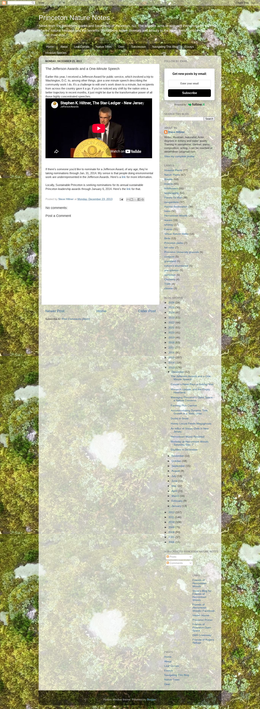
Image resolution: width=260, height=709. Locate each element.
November (178, 455)
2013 (171, 367)
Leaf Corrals (81, 46)
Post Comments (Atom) (76, 319)
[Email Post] (121, 199)
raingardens (171, 202)
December (178, 372)
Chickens (169, 279)
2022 (171, 322)
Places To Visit (173, 197)
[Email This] (128, 199)
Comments (176, 563)
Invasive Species (56, 52)
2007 (171, 537)
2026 (171, 302)
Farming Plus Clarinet (184, 405)
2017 (171, 347)
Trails (167, 283)
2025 (171, 307)
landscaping (171, 193)
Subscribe (189, 93)
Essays (189, 46)
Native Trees (104, 46)
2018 (171, 342)
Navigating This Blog (165, 46)
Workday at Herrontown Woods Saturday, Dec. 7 (189, 443)
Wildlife (168, 179)
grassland (170, 261)
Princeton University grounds (181, 252)
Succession (138, 46)
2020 (171, 332)
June (174, 481)
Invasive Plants (173, 170)
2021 (171, 327)
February (177, 501)
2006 (171, 542)
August (176, 471)
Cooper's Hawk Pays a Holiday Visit (192, 384)
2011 (171, 517)
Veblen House (200, 615)
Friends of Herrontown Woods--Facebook (203, 607)
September (178, 466)
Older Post (147, 311)
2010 (171, 522)
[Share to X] (135, 199)
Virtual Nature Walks (176, 233)
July (174, 476)
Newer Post (54, 311)
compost (169, 256)
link (124, 177)
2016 (171, 352)
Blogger (151, 699)
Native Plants (172, 174)
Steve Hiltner (176, 132)
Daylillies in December (184, 449)
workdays (170, 274)
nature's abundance (176, 265)
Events (168, 229)
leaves (168, 220)
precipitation (171, 270)
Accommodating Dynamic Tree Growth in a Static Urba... (189, 412)
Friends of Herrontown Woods (199, 583)
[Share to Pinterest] (142, 199)
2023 (171, 317)
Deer (121, 46)
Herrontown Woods (175, 215)
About (64, 46)
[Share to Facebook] (139, 199)
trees (167, 211)
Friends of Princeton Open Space (201, 627)
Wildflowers (171, 188)
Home (50, 46)
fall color (169, 247)
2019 (171, 337)
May (174, 486)
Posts (172, 556)
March (175, 496)
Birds (167, 238)
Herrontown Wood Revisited (187, 436)
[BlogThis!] (132, 199)
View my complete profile (179, 156)
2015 (171, 357)
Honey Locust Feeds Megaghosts (191, 423)
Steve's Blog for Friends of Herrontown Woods (201, 596)
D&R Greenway (201, 635)
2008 (171, 532)
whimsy (168, 224)
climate (168, 288)
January (176, 506)
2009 (171, 527)
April (174, 491)
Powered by (180, 104)
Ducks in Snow (179, 418)
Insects (168, 184)
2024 (171, 312)
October (176, 461)
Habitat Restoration (175, 206)
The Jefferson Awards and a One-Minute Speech (191, 378)
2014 (171, 362)
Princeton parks (173, 243)
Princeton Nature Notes (74, 17)
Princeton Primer (202, 620)
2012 (171, 512)
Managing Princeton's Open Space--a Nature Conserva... (193, 399)
